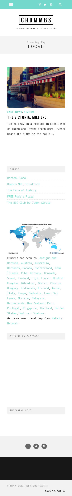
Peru (50, 303)
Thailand (46, 308)
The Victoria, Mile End (27, 117)
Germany (35, 273)
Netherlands (15, 303)
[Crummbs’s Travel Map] (36, 253)
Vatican (25, 313)
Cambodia (35, 293)
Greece (42, 283)
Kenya (22, 293)
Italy (11, 293)
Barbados (13, 268)
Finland (23, 278)
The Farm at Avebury (21, 190)
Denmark (49, 273)
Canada (27, 268)
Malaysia (38, 298)
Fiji (35, 278)
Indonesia (28, 288)
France (45, 278)
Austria (26, 263)
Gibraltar (28, 283)
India (56, 288)
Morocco (23, 298)
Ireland (43, 288)
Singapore (29, 308)
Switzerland (43, 268)
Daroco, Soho (16, 178)
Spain (11, 278)
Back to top (53, 491)
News (18, 111)
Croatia (55, 283)
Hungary (12, 288)
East (10, 111)
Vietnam (38, 313)
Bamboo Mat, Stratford (23, 184)
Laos (47, 293)
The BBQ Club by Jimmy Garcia (28, 202)
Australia (42, 263)
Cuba (24, 273)
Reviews (29, 111)
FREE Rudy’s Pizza (20, 196)
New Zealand (35, 303)
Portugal (13, 308)
